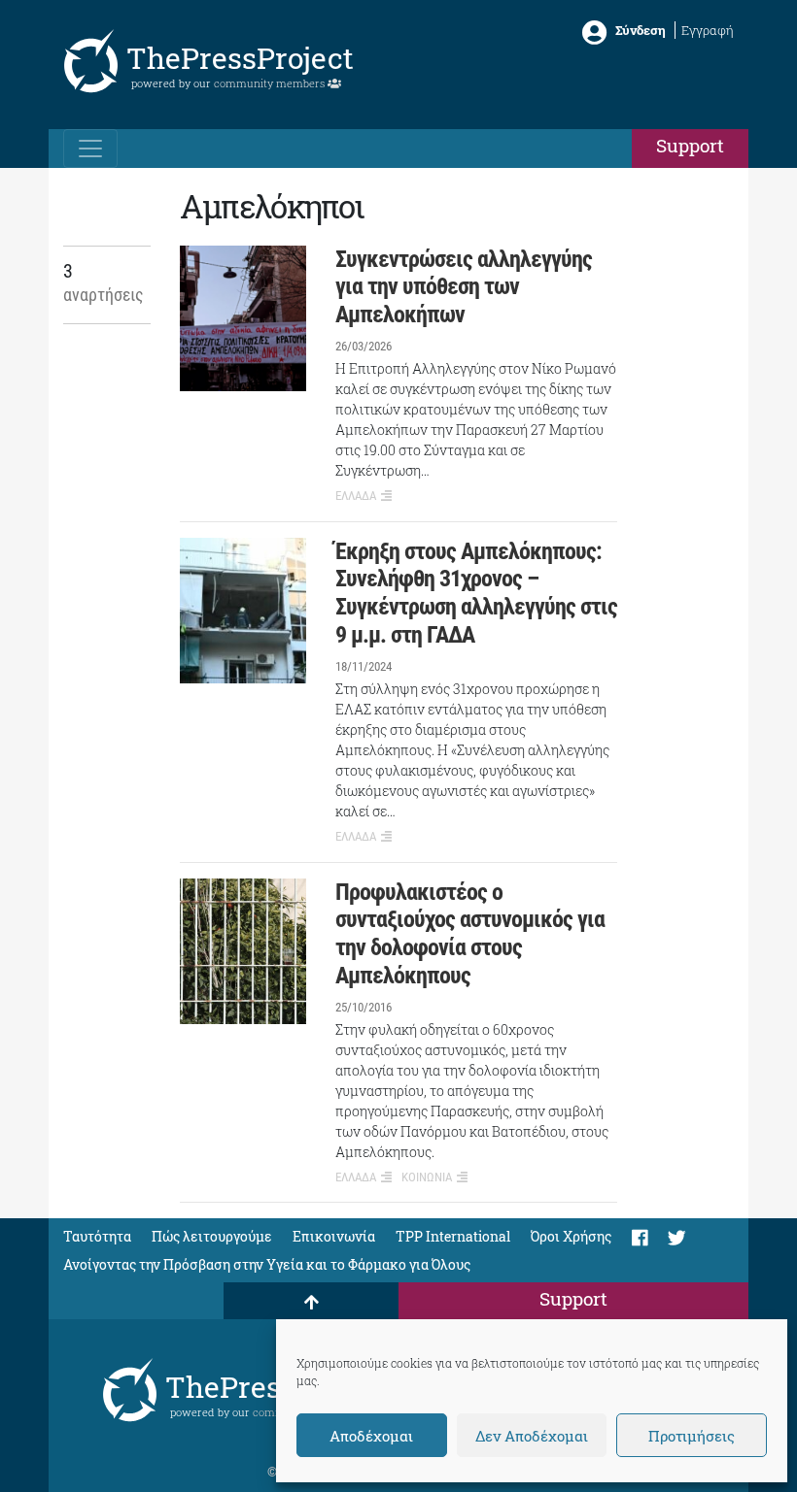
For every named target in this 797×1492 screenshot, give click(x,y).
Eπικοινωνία (334, 1236)
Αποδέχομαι (371, 1435)
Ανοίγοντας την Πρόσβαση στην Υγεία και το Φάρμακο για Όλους (266, 1264)
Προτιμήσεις (691, 1435)
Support (690, 145)
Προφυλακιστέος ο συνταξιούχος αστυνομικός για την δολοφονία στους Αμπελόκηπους (470, 934)
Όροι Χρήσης (571, 1236)
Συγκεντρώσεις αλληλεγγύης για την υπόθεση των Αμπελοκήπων (463, 287)
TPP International (453, 1236)
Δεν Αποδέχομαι (531, 1435)
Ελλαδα (355, 495)
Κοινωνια (426, 1177)
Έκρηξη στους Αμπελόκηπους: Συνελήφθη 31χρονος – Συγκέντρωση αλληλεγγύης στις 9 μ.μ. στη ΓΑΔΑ (476, 593)
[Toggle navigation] (90, 148)
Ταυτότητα (97, 1236)
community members (271, 83)
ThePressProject (240, 58)
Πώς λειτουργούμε (212, 1236)
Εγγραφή (707, 30)
